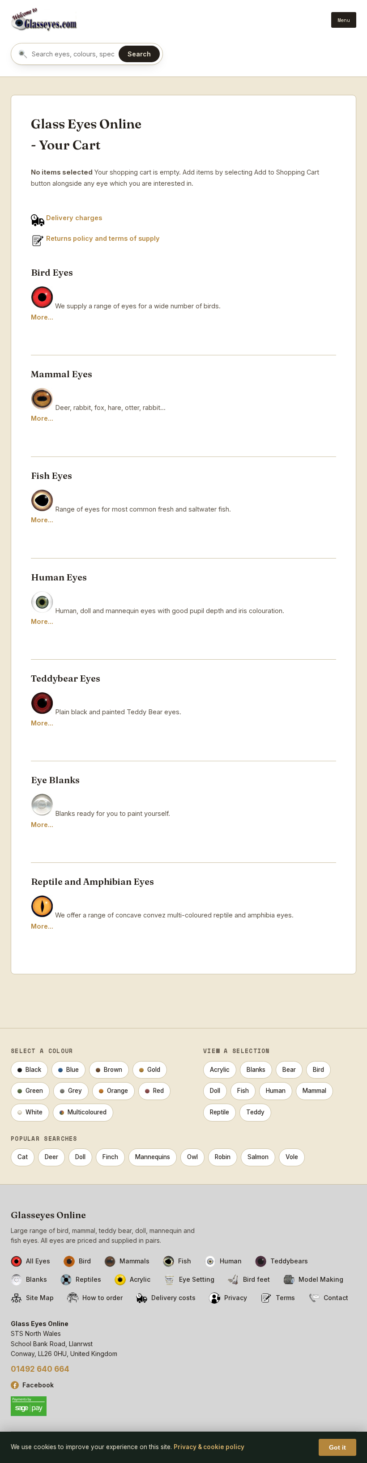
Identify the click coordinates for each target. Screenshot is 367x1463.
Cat (22, 1156)
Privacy (235, 1297)
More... (42, 317)
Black (33, 1069)
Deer (51, 1156)
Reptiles (88, 1279)
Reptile (219, 1112)
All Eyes (38, 1261)
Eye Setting (196, 1279)
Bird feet (256, 1279)
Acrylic (220, 1069)
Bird (318, 1069)
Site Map (40, 1297)
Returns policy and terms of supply (103, 238)
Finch (110, 1156)
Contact (336, 1297)
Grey (75, 1090)
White (34, 1112)
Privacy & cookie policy (209, 1446)
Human (276, 1090)
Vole (292, 1156)
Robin (222, 1156)
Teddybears (289, 1261)
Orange (117, 1090)
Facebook (38, 1385)
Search (139, 54)
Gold (153, 1069)
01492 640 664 (40, 1369)
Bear (289, 1069)
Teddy (255, 1112)
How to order (102, 1297)
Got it (337, 1447)
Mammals (134, 1261)
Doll (215, 1090)
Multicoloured (87, 1112)
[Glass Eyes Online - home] (44, 19)
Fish (243, 1090)
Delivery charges (74, 218)
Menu (343, 20)
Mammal (314, 1090)
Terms (285, 1297)
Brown (113, 1069)
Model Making (321, 1279)
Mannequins (152, 1156)
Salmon (258, 1156)
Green (34, 1090)
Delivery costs (173, 1297)
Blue (72, 1069)
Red (158, 1090)
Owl (192, 1156)
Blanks (256, 1069)
